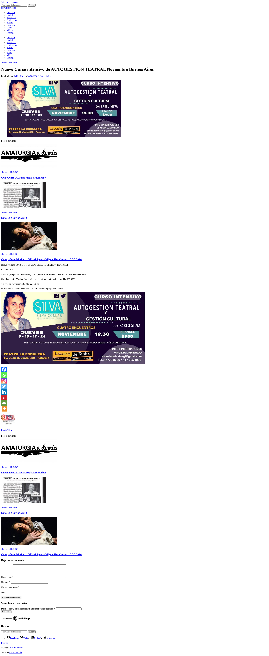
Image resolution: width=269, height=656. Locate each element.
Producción (12, 20)
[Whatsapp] (4, 375)
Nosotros (11, 25)
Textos (10, 22)
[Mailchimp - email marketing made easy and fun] (16, 620)
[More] (4, 409)
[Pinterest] (4, 397)
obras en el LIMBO (9, 62)
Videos (10, 30)
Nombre (5, 582)
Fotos (9, 27)
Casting (10, 33)
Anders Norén (15, 652)
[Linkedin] (4, 392)
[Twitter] (4, 386)
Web (3, 592)
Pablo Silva (19, 76)
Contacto (11, 12)
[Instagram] (4, 381)
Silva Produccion (8, 8)
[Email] (4, 403)
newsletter (11, 17)
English (10, 15)
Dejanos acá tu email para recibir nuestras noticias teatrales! (28, 609)
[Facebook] (4, 369)
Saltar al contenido (9, 2)
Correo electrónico (10, 587)
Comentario (7, 577)
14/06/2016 (32, 76)
